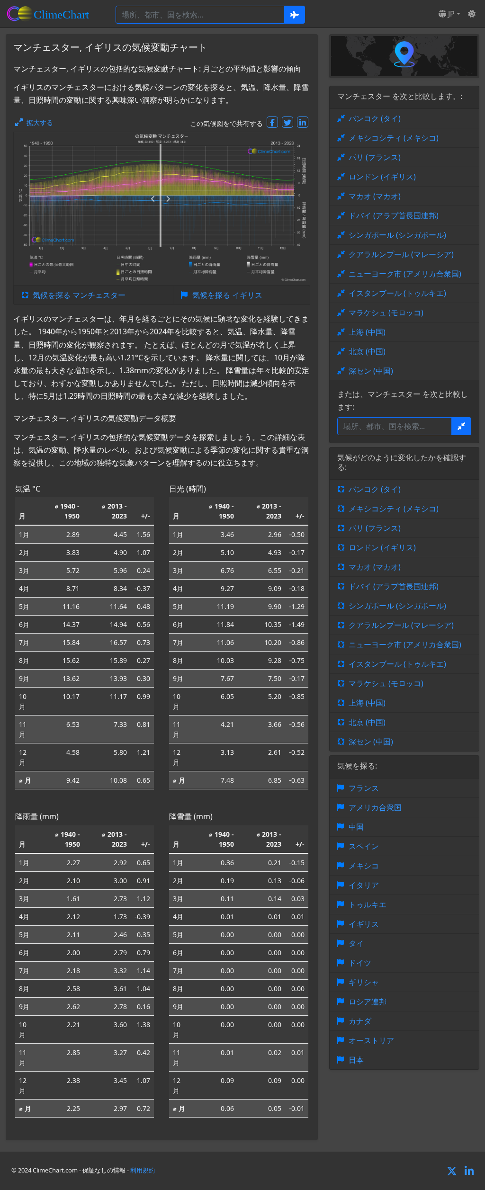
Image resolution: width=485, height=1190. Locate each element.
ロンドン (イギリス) (382, 176)
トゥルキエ (367, 904)
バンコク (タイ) (375, 118)
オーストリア (371, 1040)
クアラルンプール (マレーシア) (401, 254)
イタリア (364, 885)
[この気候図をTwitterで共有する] (287, 122)
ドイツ (360, 962)
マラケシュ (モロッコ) (386, 312)
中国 (356, 827)
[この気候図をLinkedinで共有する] (302, 122)
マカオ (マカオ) (375, 196)
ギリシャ (364, 982)
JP (450, 14)
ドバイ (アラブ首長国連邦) (394, 215)
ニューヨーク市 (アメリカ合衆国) (405, 273)
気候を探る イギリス (227, 295)
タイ (356, 943)
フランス (364, 788)
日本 (356, 1060)
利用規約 (142, 1170)
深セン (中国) (371, 371)
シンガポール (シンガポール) (397, 235)
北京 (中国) (367, 351)
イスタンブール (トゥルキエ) (397, 293)
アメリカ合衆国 (375, 807)
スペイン (364, 846)
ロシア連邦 (367, 1001)
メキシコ (364, 865)
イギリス (364, 924)
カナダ (360, 1021)
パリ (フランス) (375, 157)
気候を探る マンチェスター (79, 295)
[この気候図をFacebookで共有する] (272, 122)
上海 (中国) (367, 332)
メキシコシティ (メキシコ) (394, 138)
